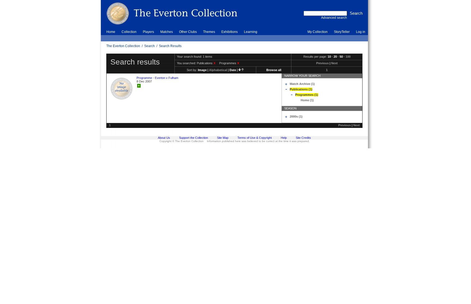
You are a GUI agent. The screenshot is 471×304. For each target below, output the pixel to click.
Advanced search (334, 18)
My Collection (317, 32)
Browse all (273, 70)
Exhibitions (229, 32)
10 (329, 56)
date (233, 70)
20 (335, 56)
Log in (360, 32)
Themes (209, 32)
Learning (250, 32)
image (202, 70)
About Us (164, 137)
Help (284, 137)
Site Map (222, 137)
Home (110, 32)
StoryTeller (342, 32)
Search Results (170, 46)
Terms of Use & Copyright (254, 137)
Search (149, 46)
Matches (166, 32)
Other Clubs (188, 32)
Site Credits (303, 137)
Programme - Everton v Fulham (157, 77)
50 (341, 56)
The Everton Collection (123, 46)
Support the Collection (193, 137)
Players (148, 32)
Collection (129, 32)
